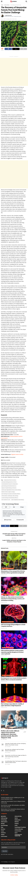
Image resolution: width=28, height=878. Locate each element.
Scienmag (5, 861)
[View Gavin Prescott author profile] (2, 16)
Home (2, 4)
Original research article (17, 454)
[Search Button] (26, 1)
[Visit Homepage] (14, 1)
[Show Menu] (1, 1)
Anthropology (4, 818)
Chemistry (3, 832)
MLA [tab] (14, 507)
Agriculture (3, 816)
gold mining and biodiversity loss (9, 485)
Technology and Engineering (15, 4)
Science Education (19, 829)
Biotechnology (4, 825)
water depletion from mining (17, 499)
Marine (16, 818)
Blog (2, 827)
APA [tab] (6, 507)
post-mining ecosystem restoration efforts (11, 493)
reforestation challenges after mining (10, 495)
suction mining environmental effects (10, 497)
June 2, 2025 (3, 19)
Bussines (3, 829)
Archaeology (4, 820)
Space (16, 832)
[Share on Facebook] (8, 49)
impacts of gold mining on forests (9, 487)
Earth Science (4, 836)
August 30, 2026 (4, 574)
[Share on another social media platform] (23, 49)
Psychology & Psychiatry (20, 827)
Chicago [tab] (22, 507)
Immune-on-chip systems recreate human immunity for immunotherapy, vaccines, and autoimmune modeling (12, 598)
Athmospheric (4, 821)
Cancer (2, 831)
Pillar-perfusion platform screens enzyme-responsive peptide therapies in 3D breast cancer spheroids (12, 652)
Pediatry (17, 823)
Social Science (18, 831)
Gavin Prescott (8, 15)
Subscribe (4, 851)
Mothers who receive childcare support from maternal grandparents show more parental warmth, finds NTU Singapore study (10, 734)
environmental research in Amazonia (9, 483)
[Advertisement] (14, 53)
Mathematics (18, 820)
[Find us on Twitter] (3, 791)
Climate (2, 834)
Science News (6, 4)
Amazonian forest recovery (10, 480)
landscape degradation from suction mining (11, 489)
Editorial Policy (18, 816)
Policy (16, 825)
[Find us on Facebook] (1, 791)
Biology (2, 823)
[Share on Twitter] (16, 49)
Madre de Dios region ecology (8, 491)
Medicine (17, 821)
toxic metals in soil (6, 499)
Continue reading (14, 875)
